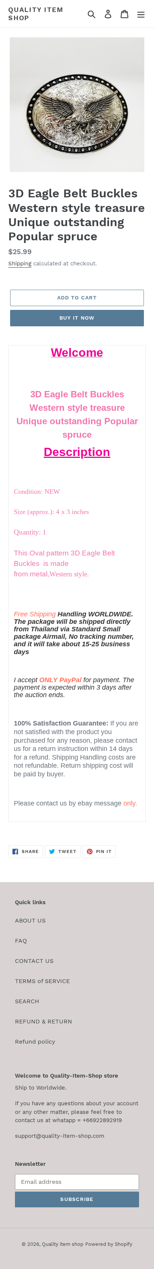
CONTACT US (34, 960)
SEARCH (27, 1001)
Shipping (19, 263)
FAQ (21, 940)
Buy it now (77, 318)
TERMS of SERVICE (42, 981)
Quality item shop (36, 14)
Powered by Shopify (108, 1244)
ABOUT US (30, 920)
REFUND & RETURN (43, 1021)
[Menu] (141, 13)
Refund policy (35, 1041)
